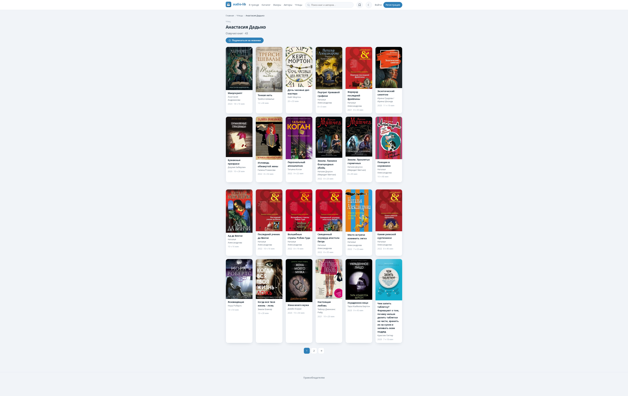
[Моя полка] (360, 5)
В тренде (254, 4)
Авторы (288, 4)
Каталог (266, 4)
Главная (230, 15)
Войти (378, 4)
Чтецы (298, 4)
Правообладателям (314, 377)
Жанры (277, 4)
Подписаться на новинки (246, 40)
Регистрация (393, 4)
